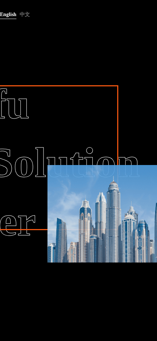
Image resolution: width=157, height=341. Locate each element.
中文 (25, 14)
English (8, 14)
